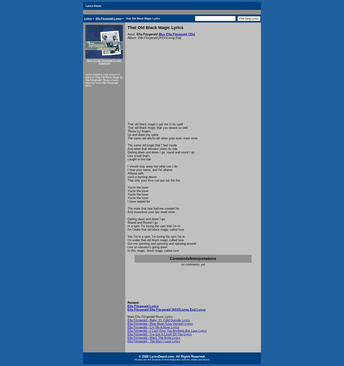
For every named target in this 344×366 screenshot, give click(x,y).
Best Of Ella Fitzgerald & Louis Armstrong (104, 62)
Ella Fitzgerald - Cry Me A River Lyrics (153, 327)
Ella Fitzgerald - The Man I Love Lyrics (154, 341)
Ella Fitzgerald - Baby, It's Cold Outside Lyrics (159, 320)
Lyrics (88, 18)
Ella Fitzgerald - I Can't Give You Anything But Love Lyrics (167, 331)
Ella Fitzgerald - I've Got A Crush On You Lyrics (160, 334)
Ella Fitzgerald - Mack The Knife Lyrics (154, 338)
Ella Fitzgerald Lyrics (108, 18)
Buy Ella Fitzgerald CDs (177, 34)
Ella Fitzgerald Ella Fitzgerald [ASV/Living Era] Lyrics (166, 309)
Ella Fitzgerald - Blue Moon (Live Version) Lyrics (160, 323)
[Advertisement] (193, 87)
